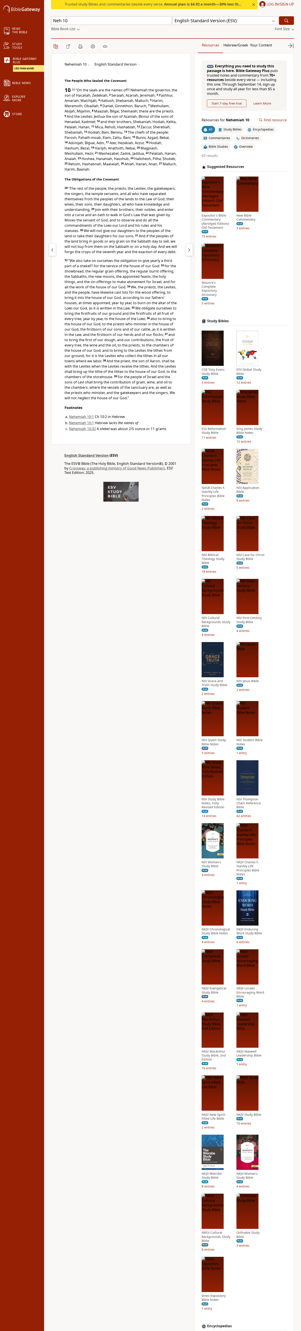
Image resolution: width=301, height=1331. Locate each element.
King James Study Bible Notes (249, 431)
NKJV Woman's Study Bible (247, 1176)
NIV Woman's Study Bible (211, 864)
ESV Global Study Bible (248, 372)
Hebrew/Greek (235, 45)
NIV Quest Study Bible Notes (214, 742)
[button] (276, 4)
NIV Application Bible (247, 490)
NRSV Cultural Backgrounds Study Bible (216, 1237)
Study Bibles (218, 321)
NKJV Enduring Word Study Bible (249, 931)
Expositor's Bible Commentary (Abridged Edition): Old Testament (215, 222)
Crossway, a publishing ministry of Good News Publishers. (117, 468)
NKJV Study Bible (248, 1115)
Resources (210, 45)
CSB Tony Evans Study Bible (213, 372)
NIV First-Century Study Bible (249, 620)
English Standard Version (86, 455)
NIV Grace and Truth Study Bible (214, 683)
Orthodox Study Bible (248, 1235)
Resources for (225, 120)
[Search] (286, 20)
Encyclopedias (219, 1326)
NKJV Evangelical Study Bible (214, 990)
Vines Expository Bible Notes (214, 1298)
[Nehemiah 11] (189, 250)
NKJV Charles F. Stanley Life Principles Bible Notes (247, 868)
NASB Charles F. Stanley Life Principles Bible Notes (213, 494)
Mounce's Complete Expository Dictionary (209, 289)
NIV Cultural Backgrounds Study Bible (216, 622)
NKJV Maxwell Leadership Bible (248, 1053)
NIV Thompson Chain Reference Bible (248, 803)
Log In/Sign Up (280, 4)
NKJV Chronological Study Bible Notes (216, 931)
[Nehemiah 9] (52, 250)
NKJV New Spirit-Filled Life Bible (214, 1117)
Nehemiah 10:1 (81, 416)
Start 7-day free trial (227, 103)
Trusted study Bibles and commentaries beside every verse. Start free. (178, 4)
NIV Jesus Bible (247, 681)
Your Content (261, 45)
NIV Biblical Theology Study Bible (213, 559)
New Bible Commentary (245, 217)
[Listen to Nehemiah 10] (105, 46)
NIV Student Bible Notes (249, 742)
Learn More (262, 103)
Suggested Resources (225, 167)
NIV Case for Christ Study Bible (250, 557)
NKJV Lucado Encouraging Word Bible (250, 992)
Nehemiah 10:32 (82, 428)
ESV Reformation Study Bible (214, 431)
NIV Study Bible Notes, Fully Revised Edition (213, 803)
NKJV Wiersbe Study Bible (212, 1176)
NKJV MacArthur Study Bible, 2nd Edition (214, 1055)
